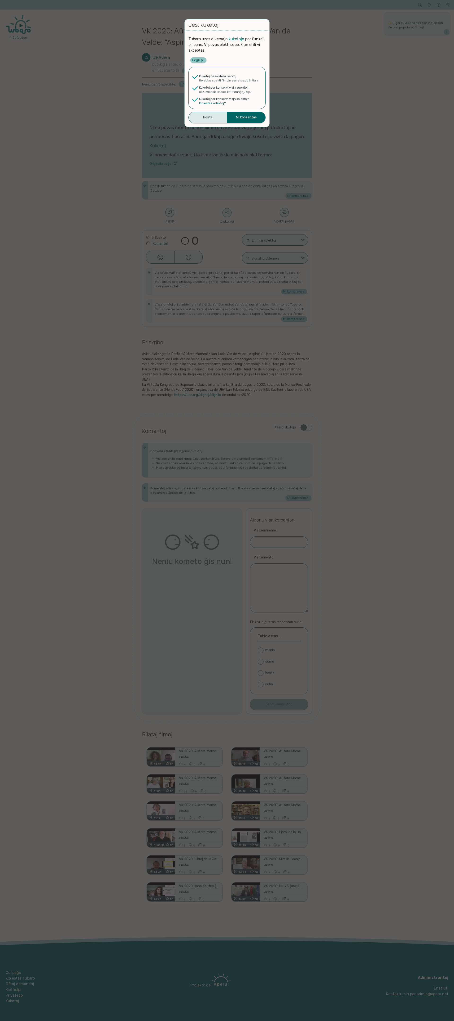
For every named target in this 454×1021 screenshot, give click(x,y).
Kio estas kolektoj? (212, 103)
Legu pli (198, 60)
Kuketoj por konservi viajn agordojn (224, 87)
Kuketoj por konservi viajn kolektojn (224, 99)
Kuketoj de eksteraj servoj (217, 76)
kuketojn (236, 39)
